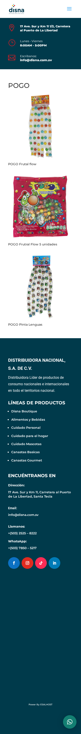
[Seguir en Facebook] (14, 563)
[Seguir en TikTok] (41, 563)
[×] (69, 722)
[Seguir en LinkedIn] (54, 563)
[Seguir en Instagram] (27, 563)
